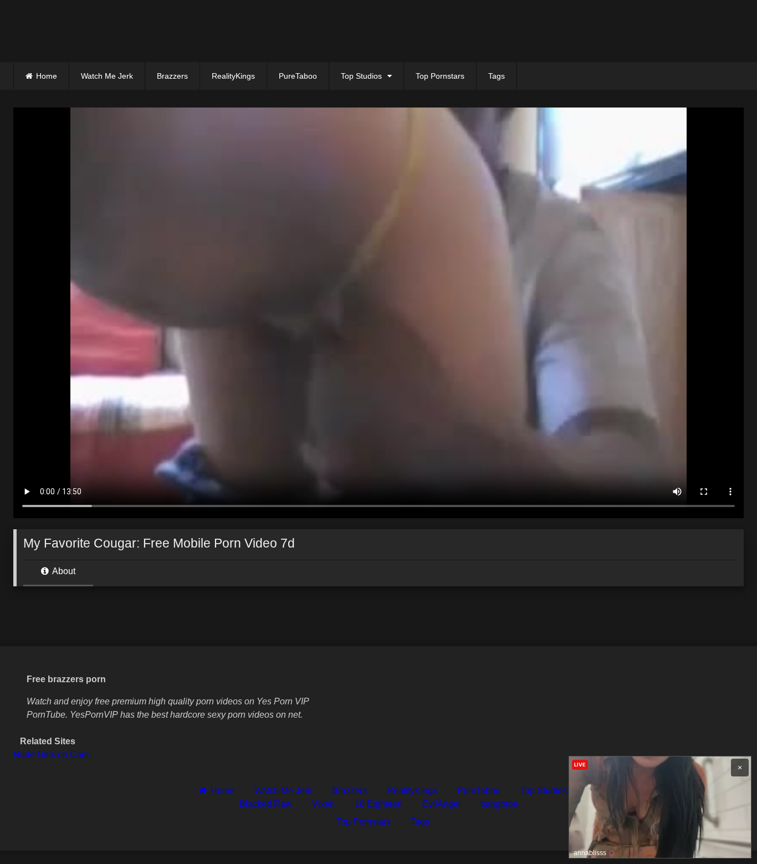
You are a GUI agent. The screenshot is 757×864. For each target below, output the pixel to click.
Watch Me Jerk (107, 75)
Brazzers (172, 75)
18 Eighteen (378, 804)
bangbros (499, 804)
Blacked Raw (265, 804)
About (62, 571)
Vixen (323, 804)
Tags (496, 75)
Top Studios (361, 75)
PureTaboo (298, 75)
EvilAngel (441, 804)
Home (46, 75)
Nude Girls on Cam (51, 754)
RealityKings (233, 75)
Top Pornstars (440, 75)
